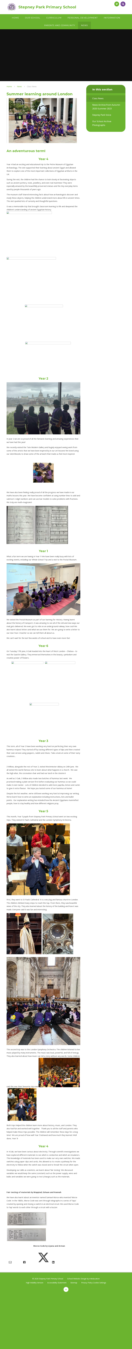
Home (9, 86)
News (19, 86)
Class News (32, 86)
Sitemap (73, 1282)
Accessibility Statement (57, 1282)
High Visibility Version (34, 1282)
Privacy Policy (87, 1282)
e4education (94, 1278)
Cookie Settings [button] (99, 1282)
